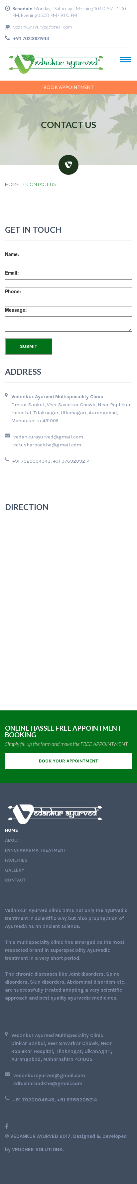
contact (15, 880)
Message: (16, 309)
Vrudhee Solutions (37, 1149)
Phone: (13, 291)
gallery (14, 870)
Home (12, 184)
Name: (12, 254)
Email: (12, 272)
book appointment (69, 87)
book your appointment (68, 761)
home (11, 830)
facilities (16, 860)
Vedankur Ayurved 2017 (40, 1136)
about (12, 840)
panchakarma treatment (35, 850)
